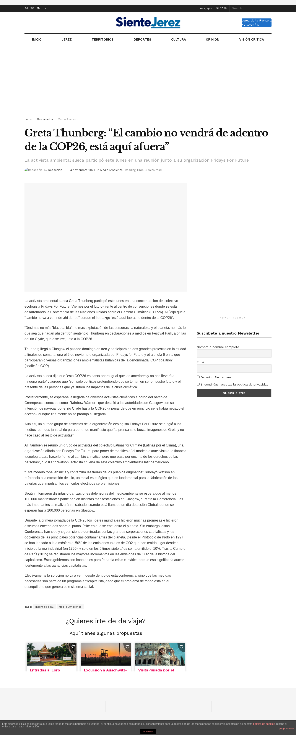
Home (28, 119)
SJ (26, 8)
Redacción (55, 170)
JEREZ (67, 39)
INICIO (37, 39)
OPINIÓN (212, 39)
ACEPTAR (148, 731)
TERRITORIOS (103, 39)
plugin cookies (287, 728)
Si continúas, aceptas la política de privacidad (234, 384)
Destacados (45, 119)
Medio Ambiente (68, 119)
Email (201, 362)
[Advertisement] (148, 82)
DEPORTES (142, 39)
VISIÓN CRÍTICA (251, 39)
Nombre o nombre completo (218, 347)
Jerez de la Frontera (257, 20)
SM (38, 8)
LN (44, 8)
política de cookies (264, 723)
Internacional (44, 606)
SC (32, 8)
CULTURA (178, 39)
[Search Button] (269, 8)
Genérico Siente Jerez (216, 377)
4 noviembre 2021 (82, 170)
